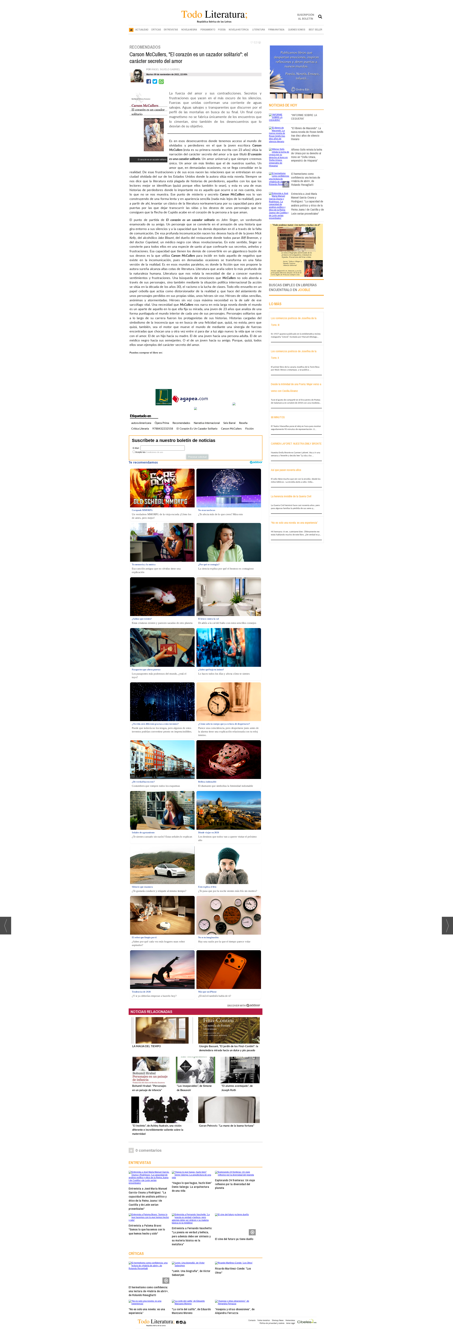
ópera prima (162, 423)
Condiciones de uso (154, 452)
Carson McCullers (231, 428)
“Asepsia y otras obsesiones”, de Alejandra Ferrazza (234, 1311)
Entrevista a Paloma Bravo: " (147, 1229)
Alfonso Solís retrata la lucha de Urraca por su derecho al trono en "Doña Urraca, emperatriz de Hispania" (306, 154)
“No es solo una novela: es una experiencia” (147, 1311)
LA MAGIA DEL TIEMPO (146, 1046)
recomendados (181, 423)
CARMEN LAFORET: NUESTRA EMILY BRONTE (296, 443)
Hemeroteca (290, 1320)
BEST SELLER (315, 29)
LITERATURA (258, 29)
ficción (249, 428)
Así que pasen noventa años (286, 470)
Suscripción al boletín (305, 17)
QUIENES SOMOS (296, 29)
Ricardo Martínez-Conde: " (233, 1270)
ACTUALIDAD (141, 29)
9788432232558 (162, 428)
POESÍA (222, 29)
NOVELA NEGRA (189, 29)
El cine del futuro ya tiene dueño (234, 1239)
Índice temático (263, 1320)
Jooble (304, 289)
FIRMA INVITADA (276, 29)
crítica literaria (140, 428)
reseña (243, 423)
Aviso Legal (290, 1323)
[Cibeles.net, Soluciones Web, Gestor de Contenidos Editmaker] (307, 1321)
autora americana (141, 423)
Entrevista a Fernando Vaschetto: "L (192, 1236)
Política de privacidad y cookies (272, 1323)
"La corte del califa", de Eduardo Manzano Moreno (191, 1311)
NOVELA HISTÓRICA (239, 29)
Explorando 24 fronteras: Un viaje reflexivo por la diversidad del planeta (235, 1184)
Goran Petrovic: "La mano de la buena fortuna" (226, 1125)
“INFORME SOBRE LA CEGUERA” (304, 117)
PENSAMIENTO (207, 29)
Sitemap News (277, 1320)
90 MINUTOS (278, 417)
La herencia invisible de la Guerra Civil (291, 496)
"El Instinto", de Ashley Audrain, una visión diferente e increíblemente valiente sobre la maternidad (157, 1129)
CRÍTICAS (156, 29)
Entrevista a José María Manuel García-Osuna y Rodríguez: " (148, 1198)
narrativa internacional (207, 423)
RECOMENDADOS (145, 47)
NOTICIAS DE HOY (283, 105)
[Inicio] (131, 29)
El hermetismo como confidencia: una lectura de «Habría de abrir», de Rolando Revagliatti (148, 1291)
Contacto (252, 1320)
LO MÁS (275, 303)
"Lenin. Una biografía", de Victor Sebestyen (191, 1273)
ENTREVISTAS (171, 29)
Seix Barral (229, 423)
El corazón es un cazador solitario (197, 428)
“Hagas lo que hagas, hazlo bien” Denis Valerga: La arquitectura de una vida (192, 1187)
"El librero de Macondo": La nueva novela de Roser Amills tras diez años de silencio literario (307, 133)
